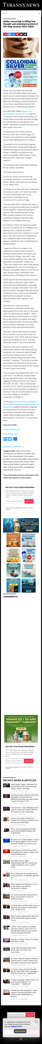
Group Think (29, 462)
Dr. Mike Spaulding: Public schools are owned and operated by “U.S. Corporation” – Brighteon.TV (25, 982)
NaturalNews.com (10, 434)
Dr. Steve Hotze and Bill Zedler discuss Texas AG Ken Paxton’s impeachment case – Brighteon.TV (25, 908)
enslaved (27, 454)
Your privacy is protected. (12, 507)
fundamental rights (19, 459)
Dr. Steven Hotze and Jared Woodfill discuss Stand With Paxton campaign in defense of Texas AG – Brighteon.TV (25, 971)
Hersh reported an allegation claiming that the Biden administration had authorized (21, 404)
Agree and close (20, 1031)
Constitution (8, 454)
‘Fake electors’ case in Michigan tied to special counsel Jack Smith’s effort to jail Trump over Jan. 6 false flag (24, 810)
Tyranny (17, 470)
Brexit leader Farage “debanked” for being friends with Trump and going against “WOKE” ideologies (24, 786)
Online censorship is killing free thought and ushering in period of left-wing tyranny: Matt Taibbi (25, 820)
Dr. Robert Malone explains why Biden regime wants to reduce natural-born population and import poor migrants (24, 961)
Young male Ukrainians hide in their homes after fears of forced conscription (23, 950)
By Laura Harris (23, 935)
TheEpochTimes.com (11, 429)
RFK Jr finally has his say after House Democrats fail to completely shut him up (25, 876)
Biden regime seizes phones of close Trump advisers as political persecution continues (24, 886)
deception (18, 454)
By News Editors (23, 846)
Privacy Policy (16, 1026)
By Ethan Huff (22, 803)
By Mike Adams (23, 999)
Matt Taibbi (14, 464)
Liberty (6, 464)
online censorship (15, 467)
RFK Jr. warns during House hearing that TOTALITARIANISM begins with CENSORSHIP (23, 831)
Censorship (25, 451)
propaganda (29, 467)
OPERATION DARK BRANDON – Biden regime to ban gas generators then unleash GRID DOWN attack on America (24, 994)
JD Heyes (17, 30)
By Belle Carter (23, 791)
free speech (29, 456)
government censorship (13, 462)
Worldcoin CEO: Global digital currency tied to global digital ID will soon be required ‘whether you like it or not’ (25, 842)
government (33, 459)
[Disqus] (21, 628)
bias (18, 451)
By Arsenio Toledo (24, 869)
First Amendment (16, 456)
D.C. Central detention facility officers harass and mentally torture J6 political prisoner (24, 897)
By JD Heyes (22, 814)
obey (5, 467)
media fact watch (27, 464)
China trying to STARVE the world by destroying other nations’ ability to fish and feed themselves (25, 852)
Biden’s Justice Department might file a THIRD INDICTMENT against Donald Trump (25, 918)
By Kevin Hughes (23, 912)
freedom (6, 459)
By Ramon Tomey (24, 835)
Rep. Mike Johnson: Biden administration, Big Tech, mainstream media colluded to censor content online (24, 864)
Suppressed (8, 470)
